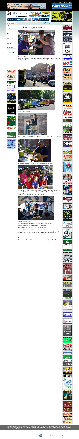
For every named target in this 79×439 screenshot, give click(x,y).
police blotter (9, 30)
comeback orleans (21, 426)
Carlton (25, 427)
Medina (48, 427)
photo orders (70, 2)
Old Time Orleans (10, 427)
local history (57, 426)
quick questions (68, 427)
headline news (9, 25)
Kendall (38, 427)
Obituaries (8, 35)
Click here (20, 245)
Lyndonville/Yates (43, 427)
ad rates (55, 2)
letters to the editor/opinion (9, 44)
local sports (9, 28)
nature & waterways (64, 426)
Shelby (63, 427)
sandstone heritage (10, 428)
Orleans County (53, 427)
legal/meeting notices (10, 52)
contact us (65, 2)
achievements (9, 426)
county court (9, 33)
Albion (22, 427)
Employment (30, 23)
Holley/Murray (33, 427)
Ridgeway (59, 427)
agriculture (15, 426)
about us (60, 2)
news (70, 426)
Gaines (28, 427)
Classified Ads (37, 23)
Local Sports (17, 428)
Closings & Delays (10, 38)
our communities (17, 427)
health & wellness (10, 47)
